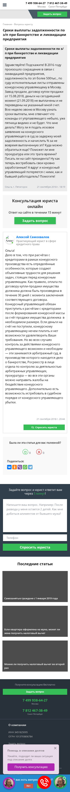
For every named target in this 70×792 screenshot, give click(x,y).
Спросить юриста (46, 427)
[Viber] (20, 467)
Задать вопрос (52, 14)
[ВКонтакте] (9, 467)
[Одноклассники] (14, 467)
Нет (28, 785)
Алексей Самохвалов (32, 237)
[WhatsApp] (25, 467)
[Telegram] (30, 467)
